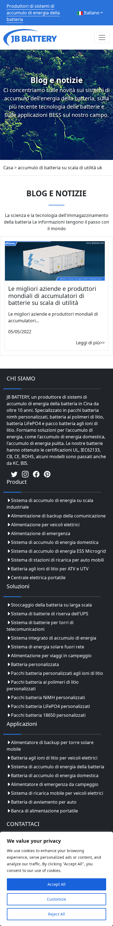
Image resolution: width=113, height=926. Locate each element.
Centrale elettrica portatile (38, 578)
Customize (56, 899)
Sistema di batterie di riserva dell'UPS (49, 614)
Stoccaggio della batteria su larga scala (51, 605)
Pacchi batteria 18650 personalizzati (48, 715)
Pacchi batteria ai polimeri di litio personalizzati (43, 685)
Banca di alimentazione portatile (44, 811)
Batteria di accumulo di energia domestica (54, 775)
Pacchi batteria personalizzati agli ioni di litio (57, 673)
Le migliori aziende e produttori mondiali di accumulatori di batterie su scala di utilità (52, 295)
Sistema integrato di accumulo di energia (53, 638)
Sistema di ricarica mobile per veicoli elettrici (57, 793)
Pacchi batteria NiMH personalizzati (48, 697)
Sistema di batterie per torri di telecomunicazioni (40, 625)
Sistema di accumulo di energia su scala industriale (50, 503)
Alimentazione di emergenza (40, 533)
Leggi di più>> (90, 343)
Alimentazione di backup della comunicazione (58, 516)
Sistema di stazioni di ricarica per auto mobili (57, 560)
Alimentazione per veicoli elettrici (45, 525)
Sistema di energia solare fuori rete (47, 647)
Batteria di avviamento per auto (44, 802)
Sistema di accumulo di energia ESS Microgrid (58, 551)
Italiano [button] (91, 13)
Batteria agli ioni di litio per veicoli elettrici (54, 758)
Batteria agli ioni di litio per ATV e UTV (50, 569)
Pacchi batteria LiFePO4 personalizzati (50, 706)
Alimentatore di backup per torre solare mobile (50, 745)
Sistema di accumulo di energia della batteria (57, 767)
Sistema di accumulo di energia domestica (54, 542)
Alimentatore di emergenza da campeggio (54, 784)
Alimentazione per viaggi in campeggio (51, 656)
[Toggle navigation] (102, 37)
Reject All (56, 914)
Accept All (56, 884)
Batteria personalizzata (35, 664)
